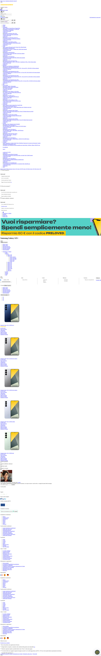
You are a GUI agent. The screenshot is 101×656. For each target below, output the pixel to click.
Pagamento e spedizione (7, 553)
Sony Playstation (6, 546)
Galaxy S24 (9, 262)
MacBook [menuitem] (4, 65)
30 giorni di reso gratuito (7, 558)
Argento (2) (45, 279)
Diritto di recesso (6, 552)
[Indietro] (3, 212)
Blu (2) (44, 281)
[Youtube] (4, 493)
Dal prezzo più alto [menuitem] (6, 246)
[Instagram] (1, 493)
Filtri (1, 241)
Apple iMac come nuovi (7, 532)
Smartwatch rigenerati (7, 530)
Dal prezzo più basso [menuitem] (7, 247)
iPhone (4, 516)
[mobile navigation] (1, 2)
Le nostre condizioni (6, 550)
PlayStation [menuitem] (5, 124)
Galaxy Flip (9, 267)
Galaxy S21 (9, 265)
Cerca (4, 0)
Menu (1, 0)
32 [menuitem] (3, 300)
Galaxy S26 (9, 254)
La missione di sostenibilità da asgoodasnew (11, 564)
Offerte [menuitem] (4, 25)
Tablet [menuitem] (4, 46)
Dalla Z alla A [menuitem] (5, 244)
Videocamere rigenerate (7, 535)
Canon (4, 540)
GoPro (4, 542)
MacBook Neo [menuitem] (5, 66)
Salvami (3, 16)
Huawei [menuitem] (13, 28)
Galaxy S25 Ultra (33, 168)
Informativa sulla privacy (7, 569)
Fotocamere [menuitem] (5, 86)
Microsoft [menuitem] (11, 47)
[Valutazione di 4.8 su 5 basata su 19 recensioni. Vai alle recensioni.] (3, 326)
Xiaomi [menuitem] (16, 28)
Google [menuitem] (10, 28)
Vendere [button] (5, 7)
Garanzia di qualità (6, 551)
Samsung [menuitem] (7, 28)
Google (6, 271)
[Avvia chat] (1, 9)
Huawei (6, 272)
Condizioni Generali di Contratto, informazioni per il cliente (14, 566)
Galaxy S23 (9, 263)
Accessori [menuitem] (4, 142)
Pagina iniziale (3, 168)
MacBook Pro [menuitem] (16, 66)
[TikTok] (7, 493)
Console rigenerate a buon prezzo (9, 534)
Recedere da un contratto (5, 642)
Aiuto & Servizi (6, 554)
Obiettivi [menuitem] (9, 86)
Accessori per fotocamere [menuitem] (32, 143)
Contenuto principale (9, 0)
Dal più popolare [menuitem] (6, 249)
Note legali (5, 570)
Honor (4, 520)
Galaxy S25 (15, 168)
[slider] (1, 281)
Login (7, 17)
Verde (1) (44, 282)
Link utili (15, 0)
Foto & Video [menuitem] (5, 85)
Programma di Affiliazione (8, 565)
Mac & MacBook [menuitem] (20, 143)
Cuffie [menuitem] (4, 143)
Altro (4, 166)
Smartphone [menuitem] (5, 27)
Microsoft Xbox (6, 544)
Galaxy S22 (9, 264)
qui (11, 182)
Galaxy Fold (9, 268)
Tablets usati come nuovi (7, 529)
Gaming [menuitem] (38, 143)
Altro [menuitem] (19, 28)
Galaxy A (9, 269)
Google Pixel (5, 518)
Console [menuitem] (4, 123)
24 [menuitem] (3, 299)
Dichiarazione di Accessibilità (8, 567)
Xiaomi (6, 273)
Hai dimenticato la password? (95, 17)
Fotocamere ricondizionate (8, 533)
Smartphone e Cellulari (7, 251)
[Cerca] (12, 20)
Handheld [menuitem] (18, 124)
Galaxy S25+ (12, 260)
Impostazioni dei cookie (7, 568)
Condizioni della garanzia (7, 556)
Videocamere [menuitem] (13, 86)
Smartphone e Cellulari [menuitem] (9, 143)
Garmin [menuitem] (13, 105)
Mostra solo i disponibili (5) (89, 279)
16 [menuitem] (3, 298)
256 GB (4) (66, 279)
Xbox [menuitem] (8, 124)
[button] (6, 6)
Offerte (7, 168)
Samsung (11, 168)
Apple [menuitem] (4, 28)
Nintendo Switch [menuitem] (13, 124)
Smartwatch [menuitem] (5, 104)
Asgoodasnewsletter (6, 559)
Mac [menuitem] (3, 84)
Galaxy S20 (9, 266)
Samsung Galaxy (6, 517)
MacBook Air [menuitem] (11, 66)
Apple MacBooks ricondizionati (9, 531)
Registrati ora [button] (2, 17)
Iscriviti (13, 484)
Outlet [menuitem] (4, 26)
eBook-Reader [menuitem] (23, 47)
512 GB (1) (66, 281)
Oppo (4, 522)
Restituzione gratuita (4, 206)
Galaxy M (9, 270)
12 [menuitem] (3, 296)
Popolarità (4, 242)
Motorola (4, 524)
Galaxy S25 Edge (26, 168)
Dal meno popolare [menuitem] (6, 248)
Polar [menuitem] (16, 105)
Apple (6, 252)
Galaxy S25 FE (20, 168)
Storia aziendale (6, 563)
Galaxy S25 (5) (24, 279)
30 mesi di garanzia (6, 557)
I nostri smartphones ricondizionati (9, 528)
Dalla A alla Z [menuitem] (5, 245)
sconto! (19, 482)
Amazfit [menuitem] (18, 105)
